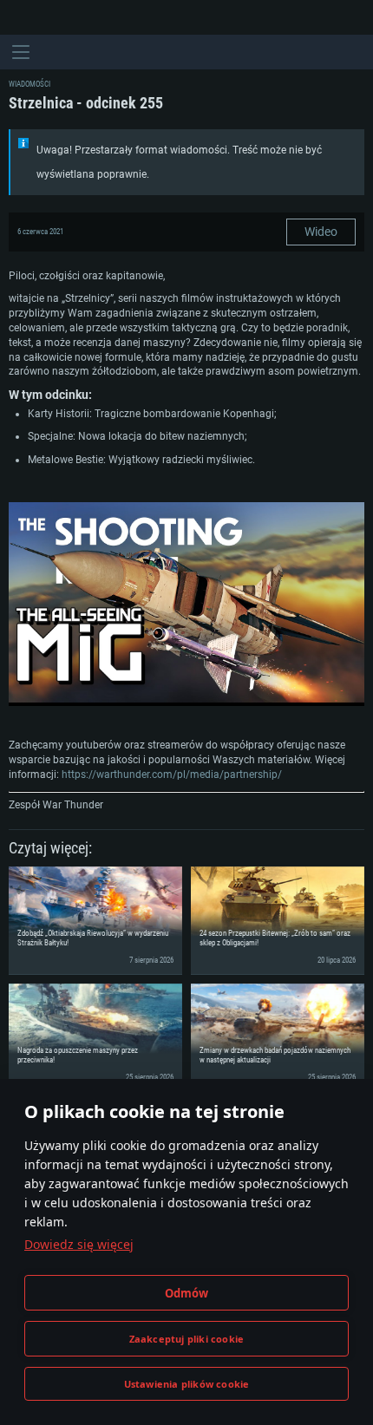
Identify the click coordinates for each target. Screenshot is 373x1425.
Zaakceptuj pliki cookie (187, 1338)
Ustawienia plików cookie (187, 1383)
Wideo (320, 232)
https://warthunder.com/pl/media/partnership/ (172, 774)
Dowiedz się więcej (79, 1244)
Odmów (187, 1293)
